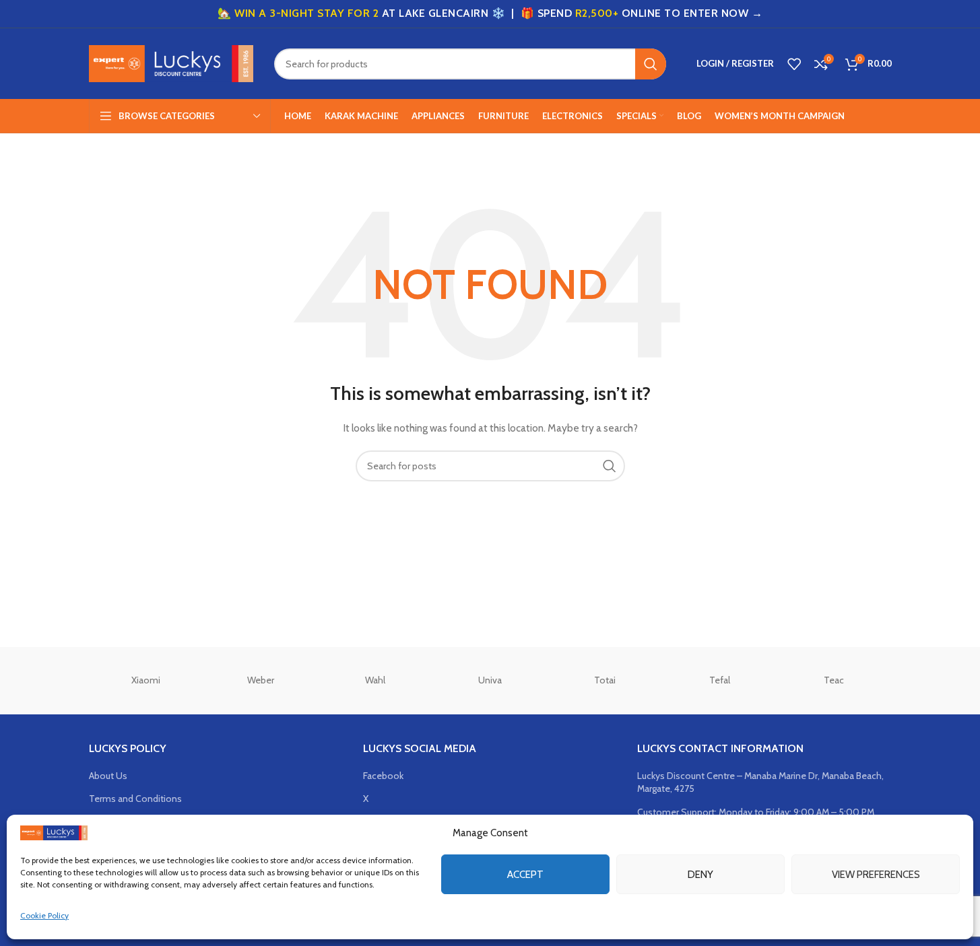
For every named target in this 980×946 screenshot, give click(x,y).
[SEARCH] (650, 63)
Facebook (383, 776)
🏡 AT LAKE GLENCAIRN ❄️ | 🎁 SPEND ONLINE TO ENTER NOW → (490, 13)
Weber (260, 680)
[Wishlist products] (794, 63)
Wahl (375, 680)
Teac (834, 680)
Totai (605, 680)
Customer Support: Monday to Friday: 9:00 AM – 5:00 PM (755, 812)
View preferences (876, 874)
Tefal (719, 680)
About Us (108, 776)
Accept (525, 874)
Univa (490, 680)
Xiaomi (145, 680)
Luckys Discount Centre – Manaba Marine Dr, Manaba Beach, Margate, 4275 (760, 782)
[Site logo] (171, 63)
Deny (700, 874)
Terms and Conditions (135, 798)
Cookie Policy (44, 915)
